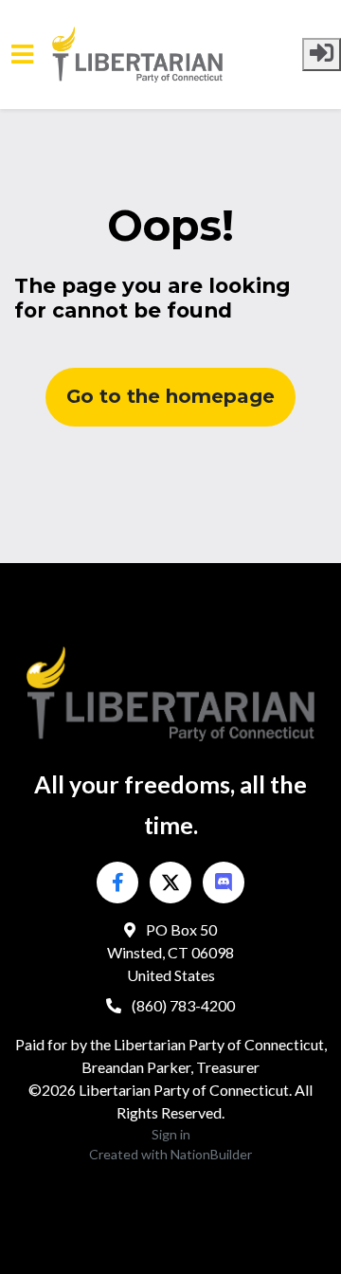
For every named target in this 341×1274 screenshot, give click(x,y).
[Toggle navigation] (22, 54)
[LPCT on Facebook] (117, 882)
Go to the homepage (170, 396)
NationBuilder (211, 1154)
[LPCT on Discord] (223, 882)
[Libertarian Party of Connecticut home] (177, 54)
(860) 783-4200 (182, 1005)
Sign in (171, 1134)
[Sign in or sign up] (321, 54)
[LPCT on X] (170, 882)
